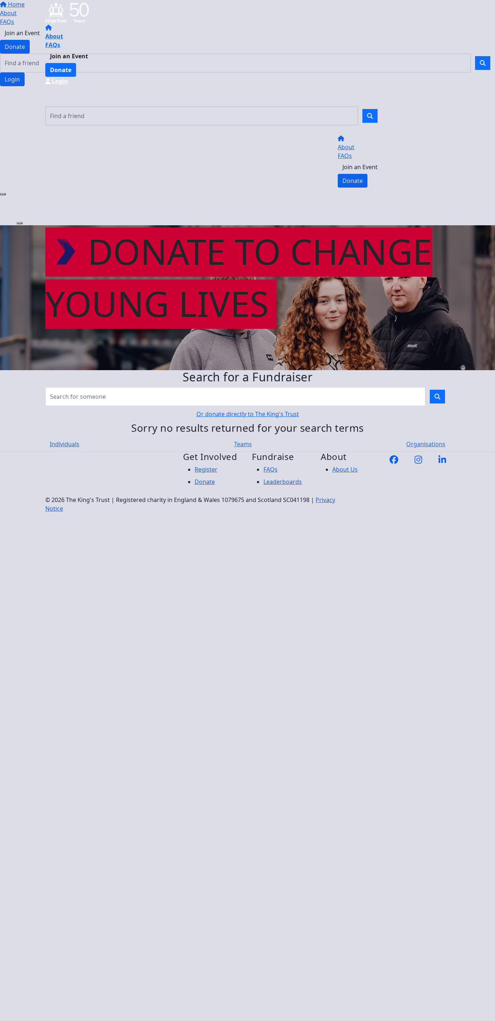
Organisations (425, 444)
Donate (60, 70)
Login (59, 81)
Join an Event (69, 56)
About (54, 36)
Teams (243, 444)
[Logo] (67, 12)
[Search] (370, 116)
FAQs (52, 45)
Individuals (64, 444)
